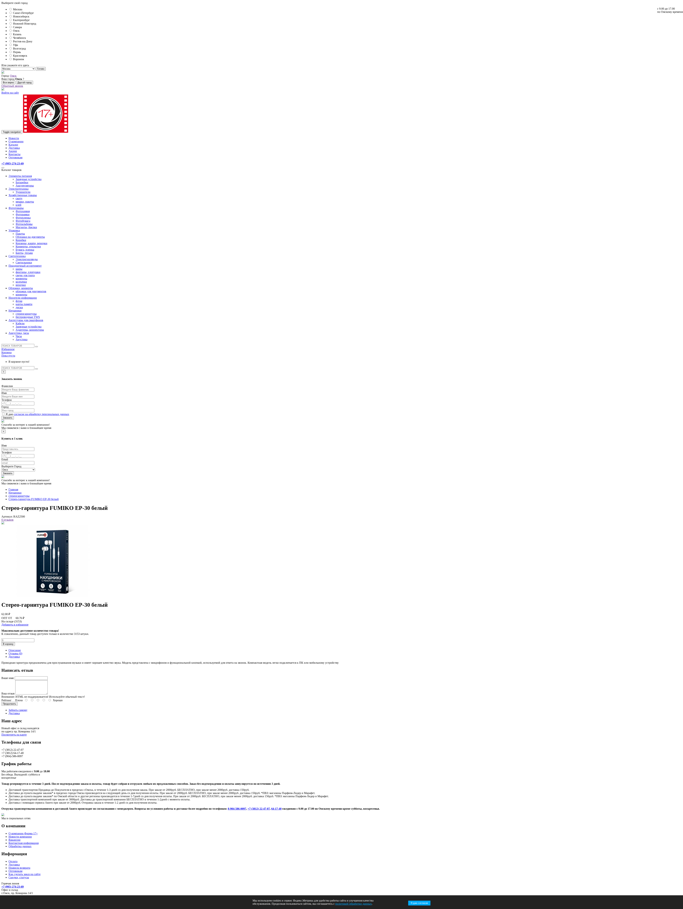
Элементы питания (20, 175)
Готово (40, 68)
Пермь (17, 52)
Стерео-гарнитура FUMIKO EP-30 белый (34, 499)
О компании (16, 141)
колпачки (21, 281)
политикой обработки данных (353, 903)
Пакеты (20, 233)
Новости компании (20, 836)
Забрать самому (18, 710)
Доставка (14, 147)
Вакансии (14, 839)
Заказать (7, 417)
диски (19, 307)
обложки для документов (31, 291)
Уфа (15, 44)
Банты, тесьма (24, 252)
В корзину (8, 644)
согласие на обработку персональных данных (41, 414)
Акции (13, 151)
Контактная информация (24, 843)
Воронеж (18, 59)
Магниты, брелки (26, 227)
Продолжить (9, 703)
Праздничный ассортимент (25, 265)
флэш (19, 300)
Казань (17, 34)
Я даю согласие (419, 903)
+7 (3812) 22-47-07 (259, 808)
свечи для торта (25, 275)
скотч (19, 198)
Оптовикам (15, 157)
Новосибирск (21, 16)
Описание (15, 650)
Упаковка (14, 230)
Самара (17, 27)
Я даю (37, 414)
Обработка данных (20, 846)
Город (5, 406)
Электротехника (18, 188)
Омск (16, 30)
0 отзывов (7, 519)
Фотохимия (23, 211)
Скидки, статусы (19, 877)
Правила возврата (19, 867)
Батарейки (22, 182)
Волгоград (19, 48)
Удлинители (23, 192)
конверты (21, 278)
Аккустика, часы (19, 333)
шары (19, 268)
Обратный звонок (12, 85)
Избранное (8, 349)
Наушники (15, 310)
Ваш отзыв (8, 693)
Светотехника (17, 256)
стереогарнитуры (26, 313)
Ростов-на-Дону (22, 41)
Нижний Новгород (24, 23)
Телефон (6, 399)
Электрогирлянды (27, 259)
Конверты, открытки (28, 246)
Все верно (8, 82)
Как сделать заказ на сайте (25, 874)
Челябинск (19, 37)
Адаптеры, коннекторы (30, 329)
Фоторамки (23, 214)
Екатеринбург (21, 20)
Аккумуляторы (25, 185)
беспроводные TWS (28, 316)
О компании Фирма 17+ (23, 833)
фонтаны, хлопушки (28, 272)
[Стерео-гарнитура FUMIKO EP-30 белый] (52, 596)
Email (4, 459)
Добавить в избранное (14, 624)
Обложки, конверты (21, 288)
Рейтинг (6, 700)
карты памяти (24, 304)
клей (18, 204)
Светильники (24, 262)
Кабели (20, 323)
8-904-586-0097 (237, 808)
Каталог (13, 144)
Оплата (13, 861)
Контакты (14, 154)
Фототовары (16, 208)
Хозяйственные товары (23, 195)
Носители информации (23, 297)
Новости (14, 138)
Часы (19, 336)
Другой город (24, 82)
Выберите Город (11, 466)
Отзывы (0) (15, 653)
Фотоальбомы (24, 224)
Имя (4, 393)
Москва (17, 9)
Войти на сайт (10, 92)
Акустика (21, 339)
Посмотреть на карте (14, 734)
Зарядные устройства (28, 179)
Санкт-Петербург (23, 12)
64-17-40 (276, 808)
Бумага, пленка (25, 249)
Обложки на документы (30, 236)
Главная (13, 489)
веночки (21, 284)
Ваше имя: (7, 678)
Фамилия (7, 386)
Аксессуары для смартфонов (26, 320)
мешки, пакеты (25, 201)
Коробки (21, 240)
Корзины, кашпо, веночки (31, 243)
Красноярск (20, 55)
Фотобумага (23, 220)
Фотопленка (23, 217)
